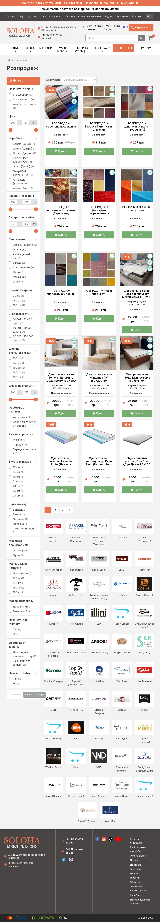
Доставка (33, 16)
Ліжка (30, 48)
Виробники (123, 16)
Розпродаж (123, 48)
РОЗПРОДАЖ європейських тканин (61, 125)
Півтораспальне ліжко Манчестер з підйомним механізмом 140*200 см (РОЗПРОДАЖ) (137, 377)
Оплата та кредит (52, 16)
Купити (62, 151)
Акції (21, 16)
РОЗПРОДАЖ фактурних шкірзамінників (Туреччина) (99, 210)
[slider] (10, 130)
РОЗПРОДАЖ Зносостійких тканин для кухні (99, 126)
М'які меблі (61, 49)
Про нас (11, 16)
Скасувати (15, 694)
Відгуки (109, 16)
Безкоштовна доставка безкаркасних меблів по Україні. (80, 9)
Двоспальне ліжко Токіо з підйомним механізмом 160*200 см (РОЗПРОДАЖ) (61, 377)
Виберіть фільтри (34, 694)
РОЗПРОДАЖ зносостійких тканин (61, 292)
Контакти (137, 16)
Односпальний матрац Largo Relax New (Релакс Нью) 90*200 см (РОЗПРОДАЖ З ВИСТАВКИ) (99, 461)
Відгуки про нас (139, 890)
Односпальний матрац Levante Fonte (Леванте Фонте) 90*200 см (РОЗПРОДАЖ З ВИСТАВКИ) (61, 461)
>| (70, 510)
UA (149, 16)
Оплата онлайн (138, 855)
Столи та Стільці (81, 49)
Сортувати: (53, 79)
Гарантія (70, 16)
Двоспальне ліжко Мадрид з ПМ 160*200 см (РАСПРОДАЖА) (99, 377)
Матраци (45, 48)
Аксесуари (102, 48)
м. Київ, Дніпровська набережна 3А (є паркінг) (59, 28)
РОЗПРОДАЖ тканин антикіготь (99, 292)
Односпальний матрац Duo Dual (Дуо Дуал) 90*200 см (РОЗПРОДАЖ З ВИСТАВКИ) (136, 461)
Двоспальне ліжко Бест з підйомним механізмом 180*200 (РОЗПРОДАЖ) (137, 294)
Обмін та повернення (90, 16)
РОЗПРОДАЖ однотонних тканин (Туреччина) (137, 126)
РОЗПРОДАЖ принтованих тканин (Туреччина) (61, 210)
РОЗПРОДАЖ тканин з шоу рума (136, 209)
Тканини (15, 48)
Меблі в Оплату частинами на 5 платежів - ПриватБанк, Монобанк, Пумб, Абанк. (80, 3)
